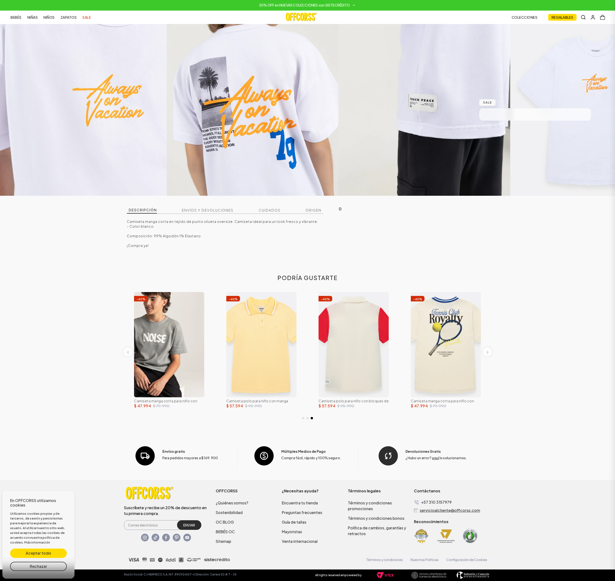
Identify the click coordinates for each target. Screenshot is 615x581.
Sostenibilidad (229, 512)
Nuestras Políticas (425, 559)
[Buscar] (583, 17)
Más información (37, 542)
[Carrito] (602, 17)
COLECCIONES (525, 17)
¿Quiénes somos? (232, 502)
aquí (435, 458)
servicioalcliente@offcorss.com (450, 510)
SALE (86, 17)
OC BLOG (225, 522)
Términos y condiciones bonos (376, 518)
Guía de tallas (294, 522)
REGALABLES (562, 17)
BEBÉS (16, 17)
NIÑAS (32, 17)
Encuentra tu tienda (300, 502)
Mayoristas (292, 531)
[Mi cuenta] (593, 17)
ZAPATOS (69, 17)
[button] (307, 5)
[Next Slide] (487, 352)
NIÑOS (49, 17)
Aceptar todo (38, 553)
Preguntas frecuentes (302, 512)
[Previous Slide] (128, 352)
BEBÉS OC (225, 531)
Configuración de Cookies (466, 559)
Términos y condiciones (384, 559)
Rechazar (38, 566)
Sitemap (223, 541)
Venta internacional (300, 541)
